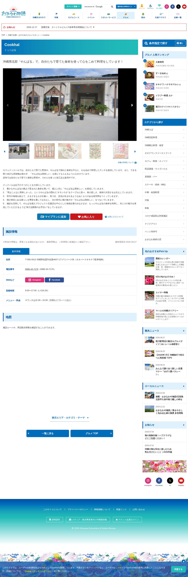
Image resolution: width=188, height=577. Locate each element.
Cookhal (46, 35)
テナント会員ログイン (128, 519)
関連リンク (121, 509)
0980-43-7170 (31, 269)
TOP (3, 35)
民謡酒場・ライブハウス (156, 169)
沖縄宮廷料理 (151, 137)
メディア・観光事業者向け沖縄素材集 (89, 519)
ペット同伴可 (151, 231)
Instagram (36, 280)
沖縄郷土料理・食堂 (154, 145)
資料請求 (56, 519)
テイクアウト (151, 224)
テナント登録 (72, 6)
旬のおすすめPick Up (156, 251)
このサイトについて (52, 509)
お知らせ (149, 425)
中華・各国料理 (152, 192)
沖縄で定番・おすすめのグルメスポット (24, 35)
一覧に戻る (48, 433)
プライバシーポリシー (78, 509)
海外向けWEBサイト (125, 6)
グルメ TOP (92, 433)
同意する (178, 569)
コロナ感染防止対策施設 (156, 216)
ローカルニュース (154, 386)
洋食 (147, 200)
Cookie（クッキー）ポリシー (38, 571)
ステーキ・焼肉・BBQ (155, 184)
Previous (7, 105)
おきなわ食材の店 (153, 239)
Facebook (56, 280)
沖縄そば (149, 129)
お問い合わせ (138, 509)
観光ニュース (152, 330)
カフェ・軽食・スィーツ (156, 161)
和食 (147, 208)
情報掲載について (102, 509)
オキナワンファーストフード (158, 153)
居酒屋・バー (151, 176)
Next (132, 105)
